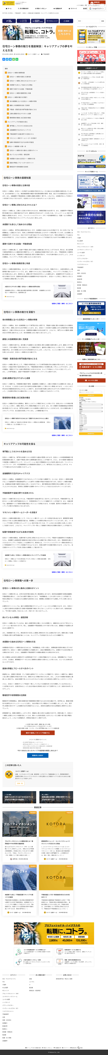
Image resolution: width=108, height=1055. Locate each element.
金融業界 (79, 294)
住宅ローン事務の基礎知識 (16, 73)
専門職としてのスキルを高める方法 (21, 126)
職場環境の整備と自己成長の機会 (20, 118)
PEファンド (80, 244)
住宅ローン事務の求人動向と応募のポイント (24, 150)
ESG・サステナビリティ (84, 232)
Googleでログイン (98, 8)
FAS (78, 235)
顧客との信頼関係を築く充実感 (20, 105)
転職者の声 (58, 1048)
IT (29, 984)
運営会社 (74, 1048)
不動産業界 (46, 54)
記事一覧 (20, 783)
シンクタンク (81, 255)
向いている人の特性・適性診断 (20, 154)
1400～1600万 (83, 420)
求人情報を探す (37, 1048)
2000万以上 (83, 424)
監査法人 (79, 282)
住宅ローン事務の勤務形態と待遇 (20, 93)
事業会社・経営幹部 (34, 990)
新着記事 (79, 279)
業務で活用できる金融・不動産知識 (21, 89)
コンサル (31, 982)
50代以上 (94, 401)
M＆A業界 (80, 241)
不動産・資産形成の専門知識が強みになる (23, 109)
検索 (102, 21)
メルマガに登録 (93, 380)
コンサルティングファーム (84, 249)
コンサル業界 (81, 252)
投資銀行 (79, 276)
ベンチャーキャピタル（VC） (85, 261)
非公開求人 (88, 399)
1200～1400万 (83, 418)
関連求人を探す (37, 755)
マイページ (67, 1048)
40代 (89, 401)
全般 (78, 270)
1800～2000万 (83, 423)
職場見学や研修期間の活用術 (19, 167)
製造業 (79, 288)
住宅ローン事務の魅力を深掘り (17, 97)
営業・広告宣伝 (81, 273)
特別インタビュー (48, 1048)
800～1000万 (83, 415)
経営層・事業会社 (82, 285)
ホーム (29, 1048)
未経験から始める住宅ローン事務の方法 (22, 159)
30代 (85, 401)
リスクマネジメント (82, 264)
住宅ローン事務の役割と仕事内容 (20, 77)
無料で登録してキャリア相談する (38, 733)
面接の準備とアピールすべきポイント (22, 163)
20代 (81, 401)
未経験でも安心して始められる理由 (21, 85)
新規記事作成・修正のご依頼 (64, 979)
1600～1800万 (83, 421)
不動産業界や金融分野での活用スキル (22, 134)
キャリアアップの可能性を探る (18, 122)
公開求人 (82, 399)
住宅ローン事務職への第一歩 (17, 146)
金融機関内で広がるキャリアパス (20, 130)
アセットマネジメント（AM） (85, 247)
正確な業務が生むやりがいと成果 (20, 114)
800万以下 (82, 414)
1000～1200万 (83, 417)
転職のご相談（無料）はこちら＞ (62, 303)
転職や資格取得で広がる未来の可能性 (22, 142)
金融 (30, 979)
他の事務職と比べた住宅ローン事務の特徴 (23, 101)
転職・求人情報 (81, 291)
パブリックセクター (82, 258)
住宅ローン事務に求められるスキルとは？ (23, 81)
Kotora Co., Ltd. (55, 1052)
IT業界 (79, 238)
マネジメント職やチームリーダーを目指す (23, 138)
